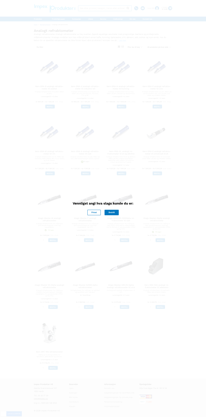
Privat (94, 212)
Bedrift (112, 212)
